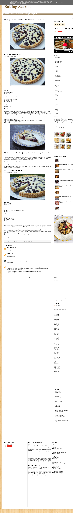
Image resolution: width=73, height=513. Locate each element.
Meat (36, 475)
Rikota (46, 458)
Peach (35, 476)
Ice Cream (41, 474)
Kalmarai (32, 451)
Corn (29, 472)
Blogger (65, 298)
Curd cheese (49, 472)
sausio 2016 (56, 339)
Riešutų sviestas (43, 458)
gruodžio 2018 (56, 318)
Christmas (62, 120)
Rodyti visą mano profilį (57, 306)
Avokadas (49, 445)
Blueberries (12, 241)
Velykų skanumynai (58, 111)
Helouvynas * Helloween (58, 401)
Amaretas (44, 444)
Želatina (49, 461)
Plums (50, 476)
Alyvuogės (41, 444)
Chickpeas (38, 470)
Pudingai (56, 89)
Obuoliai (40, 456)
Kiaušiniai (46, 451)
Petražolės (34, 457)
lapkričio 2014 (56, 357)
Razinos (36, 458)
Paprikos (45, 456)
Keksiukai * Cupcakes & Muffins (60, 421)
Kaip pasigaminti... (58, 75)
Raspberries (41, 477)
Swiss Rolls (71, 126)
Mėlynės (32, 241)
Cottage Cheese (32, 472)
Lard (45, 474)
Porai (48, 457)
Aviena (33, 445)
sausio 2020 (56, 315)
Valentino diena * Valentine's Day (60, 417)
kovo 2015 (55, 352)
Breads (57, 119)
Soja (46, 459)
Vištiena (49, 460)
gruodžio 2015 (56, 340)
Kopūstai (41, 452)
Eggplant (50, 473)
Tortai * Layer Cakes (58, 397)
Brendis (41, 446)
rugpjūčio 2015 (56, 345)
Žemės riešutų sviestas (31, 462)
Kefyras (43, 451)
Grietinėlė (24, 241)
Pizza (69, 124)
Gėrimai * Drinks (57, 403)
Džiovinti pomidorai (36, 449)
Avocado (40, 467)
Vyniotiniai (56, 113)
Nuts (44, 475)
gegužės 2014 (56, 364)
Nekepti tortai (57, 85)
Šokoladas (40, 461)
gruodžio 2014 (56, 356)
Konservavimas (57, 80)
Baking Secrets (17, 6)
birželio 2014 (56, 363)
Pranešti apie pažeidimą (58, 300)
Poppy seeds (30, 477)
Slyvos (42, 459)
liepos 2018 (55, 320)
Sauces (64, 126)
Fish (30, 474)
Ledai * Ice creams (58, 412)
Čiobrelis (34, 461)
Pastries (62, 124)
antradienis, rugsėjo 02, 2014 (11, 262)
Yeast (38, 480)
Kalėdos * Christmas (58, 400)
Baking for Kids (67, 118)
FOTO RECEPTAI (6, 13)
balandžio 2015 (56, 350)
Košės (56, 81)
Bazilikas (36, 446)
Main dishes (61, 123)
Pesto (32, 457)
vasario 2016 (56, 338)
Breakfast (60, 119)
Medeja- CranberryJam (11, 247)
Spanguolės (49, 459)
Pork (33, 477)
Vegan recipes (60, 127)
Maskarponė (30, 454)
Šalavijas (37, 461)
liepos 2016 (55, 332)
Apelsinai (30, 445)
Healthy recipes (59, 122)
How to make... (64, 122)
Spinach (49, 478)
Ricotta (48, 477)
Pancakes (57, 125)
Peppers (43, 476)
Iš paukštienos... (57, 72)
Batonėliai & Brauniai (58, 61)
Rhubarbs (44, 477)
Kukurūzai (34, 453)
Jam (72, 122)
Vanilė (44, 460)
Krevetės (29, 453)
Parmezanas (49, 456)
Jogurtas (46, 450)
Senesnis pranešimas (47, 277)
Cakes (68, 119)
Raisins (38, 477)
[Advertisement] (27, 288)
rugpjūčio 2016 (56, 330)
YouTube (35, 13)
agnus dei (8, 259)
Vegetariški (56, 110)
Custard (32, 473)
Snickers (44, 459)
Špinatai (47, 461)
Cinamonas (42, 447)
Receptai (12, 13)
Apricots (37, 467)
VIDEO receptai (57, 105)
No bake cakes (68, 123)
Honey (38, 474)
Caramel (47, 468)
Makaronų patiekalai (58, 84)
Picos (56, 87)
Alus (38, 444)
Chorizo (38, 447)
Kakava (49, 450)
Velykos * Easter (57, 414)
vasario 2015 (56, 353)
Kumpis (37, 453)
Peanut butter (38, 476)
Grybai (35, 450)
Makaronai (47, 453)
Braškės (39, 446)
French (65, 121)
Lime (50, 474)
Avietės (35, 445)
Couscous (37, 472)
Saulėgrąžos (32, 459)
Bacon (42, 467)
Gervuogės (46, 449)
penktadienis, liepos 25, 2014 (11, 250)
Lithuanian (57, 123)
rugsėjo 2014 (56, 359)
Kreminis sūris (28, 241)
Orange (29, 476)
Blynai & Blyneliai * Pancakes (59, 419)
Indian (68, 122)
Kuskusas (40, 453)
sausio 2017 (56, 324)
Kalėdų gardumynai (58, 76)
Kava (41, 451)
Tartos (34, 241)
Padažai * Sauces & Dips (58, 409)
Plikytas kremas (41, 457)
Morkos (29, 456)
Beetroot (29, 468)
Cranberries (39, 472)
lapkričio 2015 (56, 342)
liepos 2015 (55, 347)
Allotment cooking (59, 118)
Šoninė (44, 461)
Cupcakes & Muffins (67, 120)
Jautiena (43, 450)
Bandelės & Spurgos (58, 60)
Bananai (33, 446)
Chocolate (42, 470)
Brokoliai (49, 446)
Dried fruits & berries (43, 473)
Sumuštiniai (57, 98)
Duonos (56, 65)
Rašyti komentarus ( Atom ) (12, 278)
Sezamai (38, 459)
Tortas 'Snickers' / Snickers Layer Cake (65, 196)
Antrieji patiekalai (57, 57)
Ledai (56, 82)
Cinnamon (49, 470)
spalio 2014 (55, 358)
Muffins (65, 123)
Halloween (70, 121)
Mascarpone (33, 475)
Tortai (56, 101)
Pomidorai (46, 457)
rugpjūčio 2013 (56, 368)
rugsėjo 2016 (56, 329)
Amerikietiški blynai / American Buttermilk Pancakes (66, 186)
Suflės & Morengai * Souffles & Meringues (61, 420)
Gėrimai (56, 67)
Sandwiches (61, 126)
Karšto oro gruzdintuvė (58, 77)
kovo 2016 (55, 337)
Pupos (50, 457)
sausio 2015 (56, 354)
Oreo (43, 456)
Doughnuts (55, 121)
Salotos (56, 94)
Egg (47, 473)
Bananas (44, 467)
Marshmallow (30, 475)
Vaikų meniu (57, 106)
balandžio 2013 (56, 369)
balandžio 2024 (56, 311)
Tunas (39, 460)
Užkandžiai (56, 103)
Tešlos (56, 100)
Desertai (56, 63)
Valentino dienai (57, 108)
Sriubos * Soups (57, 406)
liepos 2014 (55, 362)
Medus (33, 455)
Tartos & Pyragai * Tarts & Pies (60, 416)
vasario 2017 (56, 323)
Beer (50, 467)
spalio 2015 (55, 343)
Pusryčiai (56, 90)
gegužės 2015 (56, 349)
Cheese (29, 470)
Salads (58, 126)
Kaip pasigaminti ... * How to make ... (61, 402)
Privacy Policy (20, 13)
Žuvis (39, 462)
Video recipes (68, 127)
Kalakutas (29, 451)
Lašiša (43, 453)
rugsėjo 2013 (56, 367)
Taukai (37, 460)
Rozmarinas (49, 458)
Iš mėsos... (56, 71)
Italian (70, 122)
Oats (48, 475)
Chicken (35, 470)
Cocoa (29, 471)
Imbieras (40, 450)
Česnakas (32, 461)
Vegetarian (64, 127)
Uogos (38, 241)
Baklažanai (30, 446)
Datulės (29, 449)
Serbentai (35, 459)
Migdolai (38, 454)
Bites (54, 119)
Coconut (37, 471)
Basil (46, 467)
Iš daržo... (56, 70)
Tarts (36, 241)
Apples (35, 467)
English (63, 121)
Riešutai (39, 458)
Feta (44, 449)
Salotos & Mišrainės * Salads (59, 395)
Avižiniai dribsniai (44, 445)
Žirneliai (35, 462)
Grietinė (49, 449)
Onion (50, 475)
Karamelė (38, 451)
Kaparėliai (35, 451)
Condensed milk (48, 471)
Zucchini (43, 480)
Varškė (46, 460)
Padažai (56, 86)
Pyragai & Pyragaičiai (58, 91)
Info (16, 13)
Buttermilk (42, 468)
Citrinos (45, 447)
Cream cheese (16, 241)
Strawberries (30, 480)
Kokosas (49, 451)
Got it (62, 2)
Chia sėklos (35, 447)
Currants (29, 473)
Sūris (35, 460)
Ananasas (49, 444)
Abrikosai (30, 444)
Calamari (45, 468)
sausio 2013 (56, 371)
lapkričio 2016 (56, 326)
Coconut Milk (40, 471)
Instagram (31, 13)
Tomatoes (33, 480)
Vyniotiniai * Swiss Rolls (59, 415)
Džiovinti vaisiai (41, 449)
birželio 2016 (56, 333)
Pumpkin (35, 477)
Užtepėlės (56, 104)
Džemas (31, 449)
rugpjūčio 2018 (56, 319)
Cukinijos (49, 447)
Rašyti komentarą (8, 274)
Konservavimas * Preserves (59, 407)
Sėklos (32, 460)
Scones (66, 126)
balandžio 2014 (56, 366)
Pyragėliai (56, 93)
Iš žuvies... (56, 74)
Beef (48, 467)
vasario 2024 (56, 314)
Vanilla (36, 480)
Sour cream (45, 479)
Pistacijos (37, 457)
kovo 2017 (55, 321)
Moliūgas (44, 454)
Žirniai (37, 462)
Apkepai (56, 58)
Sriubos (56, 96)
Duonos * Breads (57, 405)
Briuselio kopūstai (45, 446)
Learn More (57, 2)
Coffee (45, 471)
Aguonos (33, 444)
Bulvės (29, 447)
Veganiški (56, 109)
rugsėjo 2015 (56, 344)
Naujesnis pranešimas (8, 277)
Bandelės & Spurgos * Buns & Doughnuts (61, 410)
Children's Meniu (57, 120)
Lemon (48, 474)
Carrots (50, 468)
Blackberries (34, 468)
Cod (43, 471)
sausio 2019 (56, 316)
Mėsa (35, 456)
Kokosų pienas (30, 452)
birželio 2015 (56, 348)
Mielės (36, 454)
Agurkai (36, 444)
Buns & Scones (64, 119)
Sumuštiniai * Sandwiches (59, 411)
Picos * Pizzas (57, 396)
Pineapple (47, 476)
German (67, 121)
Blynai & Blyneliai (58, 62)
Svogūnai (29, 460)
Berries (9, 241)
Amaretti (46, 444)
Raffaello (33, 458)
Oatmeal (46, 475)
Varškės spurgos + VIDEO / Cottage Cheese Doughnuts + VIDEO (66, 202)
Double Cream (21, 241)
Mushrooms (39, 475)
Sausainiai (56, 95)
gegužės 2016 (56, 334)
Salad (50, 477)
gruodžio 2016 (56, 325)
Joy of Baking (13, 56)
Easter (60, 121)
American (63, 118)
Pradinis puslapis (27, 277)
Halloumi (37, 450)
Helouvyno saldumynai (58, 68)
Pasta (33, 476)
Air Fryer (55, 118)
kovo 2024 (55, 313)
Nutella (37, 456)
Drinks (58, 121)
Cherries (32, 470)
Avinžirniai (39, 445)
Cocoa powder (32, 471)
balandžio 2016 (56, 335)
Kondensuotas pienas (36, 452)
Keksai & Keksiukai (58, 79)
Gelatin (32, 474)
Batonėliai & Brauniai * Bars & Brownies (61, 398)
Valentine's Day (56, 127)
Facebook (26, 13)
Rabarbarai (30, 458)
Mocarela (41, 454)
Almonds (29, 467)
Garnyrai (56, 66)
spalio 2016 (55, 328)
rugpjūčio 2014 (56, 361)
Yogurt (41, 480)
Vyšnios (29, 461)
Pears (41, 476)
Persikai (29, 457)
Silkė (40, 459)
